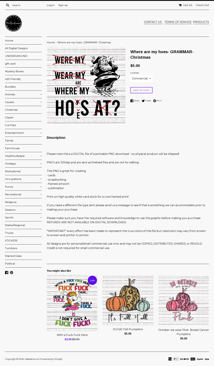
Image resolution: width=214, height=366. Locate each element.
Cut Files (10, 125)
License (134, 73)
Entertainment (23, 132)
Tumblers (11, 248)
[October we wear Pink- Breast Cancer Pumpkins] (183, 300)
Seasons (23, 209)
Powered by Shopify (51, 359)
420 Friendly (13, 79)
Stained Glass (13, 255)
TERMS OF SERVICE (178, 22)
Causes (23, 102)
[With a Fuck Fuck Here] (72, 303)
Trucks (9, 232)
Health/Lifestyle (23, 156)
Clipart (9, 117)
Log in (51, 5)
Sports (23, 217)
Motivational (13, 171)
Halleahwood (32, 359)
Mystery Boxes (14, 71)
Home (9, 40)
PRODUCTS (201, 22)
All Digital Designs (16, 48)
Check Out (202, 5)
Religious (10, 202)
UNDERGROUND (16, 56)
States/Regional (15, 225)
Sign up (63, 5)
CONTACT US (153, 22)
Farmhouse (12, 148)
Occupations (23, 179)
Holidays (23, 163)
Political (10, 263)
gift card (10, 63)
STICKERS (11, 240)
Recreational (23, 194)
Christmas (11, 109)
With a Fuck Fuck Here (72, 335)
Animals (23, 94)
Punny (23, 186)
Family (9, 140)
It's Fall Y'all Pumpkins (128, 329)
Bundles (10, 86)
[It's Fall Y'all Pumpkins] (127, 300)
